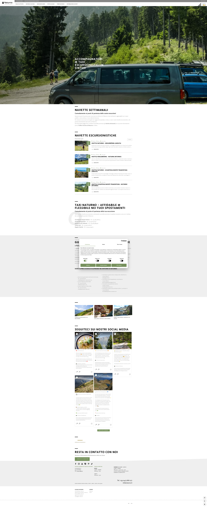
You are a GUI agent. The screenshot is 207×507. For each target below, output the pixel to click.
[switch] (97, 261)
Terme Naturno (60, 4)
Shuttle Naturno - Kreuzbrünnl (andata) (106, 143)
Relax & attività (19, 4)
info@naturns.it (127, 483)
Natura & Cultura (30, 4)
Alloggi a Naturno (79, 489)
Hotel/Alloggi (50, 4)
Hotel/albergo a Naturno (79, 491)
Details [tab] (103, 244)
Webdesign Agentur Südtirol (76, 503)
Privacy (89, 483)
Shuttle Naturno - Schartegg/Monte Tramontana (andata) (109, 170)
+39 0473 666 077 (80, 471)
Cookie (96, 483)
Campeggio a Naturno (79, 496)
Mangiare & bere (41, 4)
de (128, 503)
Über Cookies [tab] (119, 244)
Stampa (129, 139)
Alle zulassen (119, 265)
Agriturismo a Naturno (79, 495)
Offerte (91, 489)
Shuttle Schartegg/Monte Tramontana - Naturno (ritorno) (109, 185)
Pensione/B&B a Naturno (79, 493)
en (131, 503)
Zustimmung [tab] (87, 244)
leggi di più (96, 149)
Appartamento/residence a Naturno (81, 492)
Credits (93, 483)
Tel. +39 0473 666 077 (124, 480)
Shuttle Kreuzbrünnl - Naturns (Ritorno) (106, 156)
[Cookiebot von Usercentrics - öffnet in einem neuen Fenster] (122, 241)
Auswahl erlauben (103, 265)
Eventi (90, 492)
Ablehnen (88, 265)
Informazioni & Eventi (72, 4)
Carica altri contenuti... (103, 430)
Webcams (91, 491)
